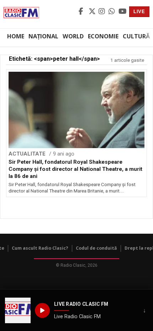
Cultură (136, 36)
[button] (18, 310)
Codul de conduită (96, 248)
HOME (15, 36)
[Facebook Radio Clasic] (82, 12)
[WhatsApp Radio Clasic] (112, 12)
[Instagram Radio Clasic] (102, 12)
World (73, 36)
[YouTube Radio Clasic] (122, 12)
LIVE (139, 11)
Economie (103, 36)
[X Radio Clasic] (92, 12)
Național (43, 36)
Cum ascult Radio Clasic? (40, 248)
